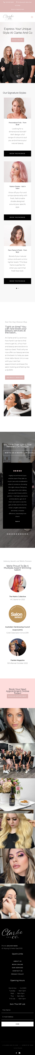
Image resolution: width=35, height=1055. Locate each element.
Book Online (17, 964)
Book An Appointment (17, 9)
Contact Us (17, 971)
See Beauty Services (15, 377)
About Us (17, 961)
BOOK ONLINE (17, 40)
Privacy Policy (17, 974)
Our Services (17, 967)
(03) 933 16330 (12, 946)
